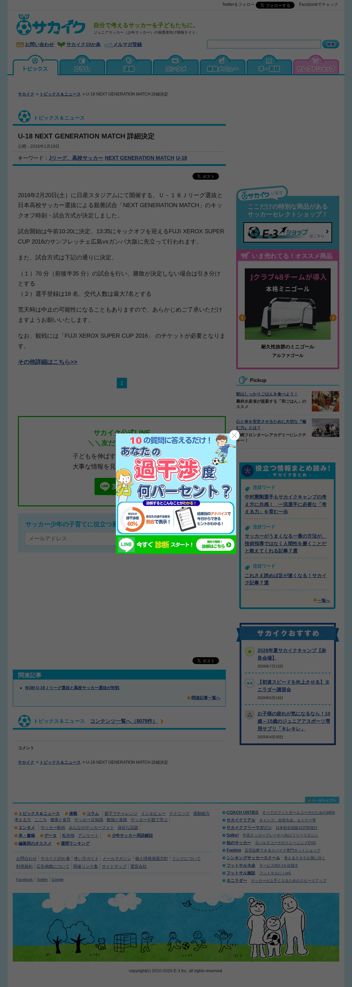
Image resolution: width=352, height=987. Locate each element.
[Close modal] (234, 435)
